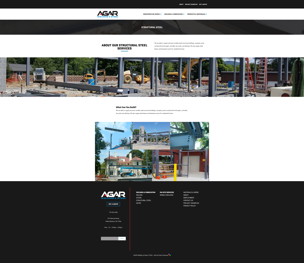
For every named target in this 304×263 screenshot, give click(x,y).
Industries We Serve (151, 14)
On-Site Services (167, 192)
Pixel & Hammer (163, 255)
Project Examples (191, 4)
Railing (139, 195)
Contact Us (188, 200)
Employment (188, 197)
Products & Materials (196, 14)
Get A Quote (203, 4)
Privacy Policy (189, 206)
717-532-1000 (113, 212)
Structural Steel (143, 200)
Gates (138, 203)
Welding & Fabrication (173, 14)
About (181, 4)
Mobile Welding (166, 195)
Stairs (138, 197)
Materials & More (191, 192)
